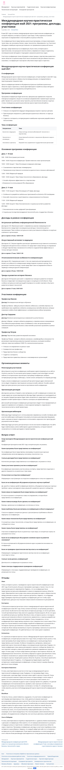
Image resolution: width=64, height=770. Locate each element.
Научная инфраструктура (48, 7)
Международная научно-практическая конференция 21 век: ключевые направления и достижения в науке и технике (48, 743)
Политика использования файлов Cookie (13, 756)
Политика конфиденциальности (36, 756)
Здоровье (16, 764)
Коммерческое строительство (42, 761)
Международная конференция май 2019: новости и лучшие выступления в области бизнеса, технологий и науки (15, 743)
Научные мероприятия (18, 7)
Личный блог (11, 14)
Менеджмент (5, 7)
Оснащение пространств (26, 10)
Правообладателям (52, 756)
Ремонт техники (39, 764)
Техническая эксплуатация (10, 10)
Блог (3, 753)
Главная (4, 14)
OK (34, 768)
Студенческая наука (33, 7)
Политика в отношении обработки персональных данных (22, 753)
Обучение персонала (27, 764)
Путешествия (50, 764)
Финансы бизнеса (7, 764)
